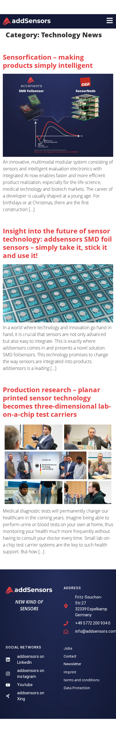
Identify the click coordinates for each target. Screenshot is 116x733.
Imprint (70, 672)
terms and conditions (81, 679)
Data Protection (77, 687)
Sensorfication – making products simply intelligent (48, 61)
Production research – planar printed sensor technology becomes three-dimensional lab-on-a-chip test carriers (57, 401)
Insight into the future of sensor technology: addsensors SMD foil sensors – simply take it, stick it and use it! (57, 243)
